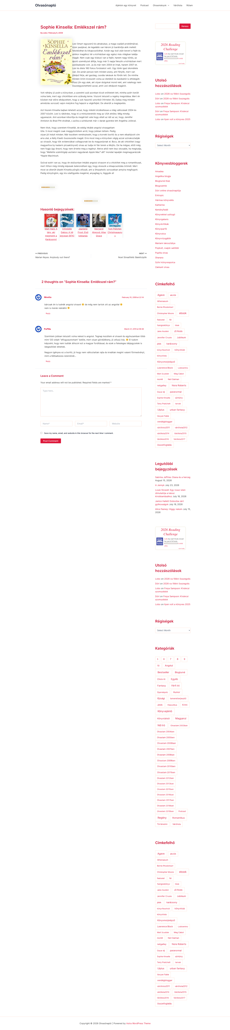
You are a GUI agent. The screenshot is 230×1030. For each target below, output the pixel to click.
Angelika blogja (163, 176)
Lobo (166, 54)
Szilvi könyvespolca (165, 262)
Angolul (169, 665)
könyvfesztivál (163, 350)
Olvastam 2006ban (166, 743)
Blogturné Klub (162, 181)
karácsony (172, 343)
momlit (160, 379)
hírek (177, 325)
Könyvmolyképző (166, 361)
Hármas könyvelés (164, 200)
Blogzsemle (161, 185)
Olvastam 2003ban (179, 725)
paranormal (176, 391)
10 (158, 665)
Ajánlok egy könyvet (126, 5)
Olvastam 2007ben (165, 749)
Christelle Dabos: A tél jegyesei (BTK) (67, 232)
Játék (160, 705)
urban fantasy (177, 409)
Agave (161, 294)
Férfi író (175, 685)
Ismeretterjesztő (178, 698)
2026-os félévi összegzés (177, 93)
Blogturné (180, 672)
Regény (162, 817)
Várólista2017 (179, 439)
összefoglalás (164, 445)
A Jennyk (160, 485)
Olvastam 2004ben (165, 731)
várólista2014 (163, 433)
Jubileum (181, 337)
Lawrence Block (165, 368)
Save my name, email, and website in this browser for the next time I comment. (78, 433)
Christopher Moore (165, 313)
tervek (178, 403)
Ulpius (160, 409)
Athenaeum (162, 301)
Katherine (160, 205)
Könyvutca (160, 233)
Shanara (159, 257)
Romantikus (178, 817)
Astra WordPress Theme (138, 1023)
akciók (173, 295)
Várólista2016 (163, 439)
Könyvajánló (165, 711)
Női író (161, 725)
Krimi (184, 704)
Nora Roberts (179, 385)
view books (181, 63)
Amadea (159, 171)
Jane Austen (163, 331)
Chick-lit (161, 679)
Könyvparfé (161, 228)
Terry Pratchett (163, 403)
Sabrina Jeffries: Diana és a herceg (172, 477)
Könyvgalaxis (161, 219)
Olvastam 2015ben (165, 789)
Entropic (159, 195)
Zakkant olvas (162, 267)
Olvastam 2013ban (165, 783)
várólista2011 (163, 427)
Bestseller (163, 672)
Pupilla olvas (161, 252)
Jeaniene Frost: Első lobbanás (83, 232)
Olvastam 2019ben (165, 811)
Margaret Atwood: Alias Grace (99, 232)
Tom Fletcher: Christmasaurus (115, 232)
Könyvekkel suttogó (165, 214)
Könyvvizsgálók (163, 238)
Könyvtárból (163, 718)
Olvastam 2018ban (165, 806)
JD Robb (178, 331)
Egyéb (174, 679)
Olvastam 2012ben (165, 778)
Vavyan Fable (163, 416)
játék (159, 344)
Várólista (177, 5)
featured (161, 320)
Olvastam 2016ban (165, 794)
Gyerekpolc (162, 692)
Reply (48, 313)
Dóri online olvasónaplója (168, 190)
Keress (185, 26)
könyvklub (180, 350)
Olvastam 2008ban (165, 755)
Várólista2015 (180, 433)
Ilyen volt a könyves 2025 (177, 119)
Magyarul (180, 718)
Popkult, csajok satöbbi (167, 248)
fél (170, 320)
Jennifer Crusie (164, 337)
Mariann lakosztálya (165, 243)
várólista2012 (181, 427)
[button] (168, 5)
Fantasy (161, 685)
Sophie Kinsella (163, 398)
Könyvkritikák (162, 224)
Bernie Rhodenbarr (165, 307)
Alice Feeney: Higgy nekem (168, 509)
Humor (176, 692)
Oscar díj (161, 392)
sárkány (179, 397)
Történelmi (162, 824)
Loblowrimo (183, 368)
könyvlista (162, 356)
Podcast (144, 5)
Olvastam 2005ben (166, 737)
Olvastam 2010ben (166, 766)
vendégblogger (164, 421)
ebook (182, 313)
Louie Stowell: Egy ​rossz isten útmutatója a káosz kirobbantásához (170, 493)
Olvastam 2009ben (166, 760)
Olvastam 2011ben (166, 772)
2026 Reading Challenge (170, 46)
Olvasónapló (45, 5)
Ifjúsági (161, 698)
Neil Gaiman (173, 379)
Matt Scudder (163, 374)
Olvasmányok (160, 5)
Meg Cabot (179, 374)
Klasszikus (172, 705)
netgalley (161, 385)
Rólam (189, 5)
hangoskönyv (163, 325)
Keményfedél (161, 209)
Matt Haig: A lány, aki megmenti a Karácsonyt (51, 234)
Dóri (157, 98)
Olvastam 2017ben (165, 800)
